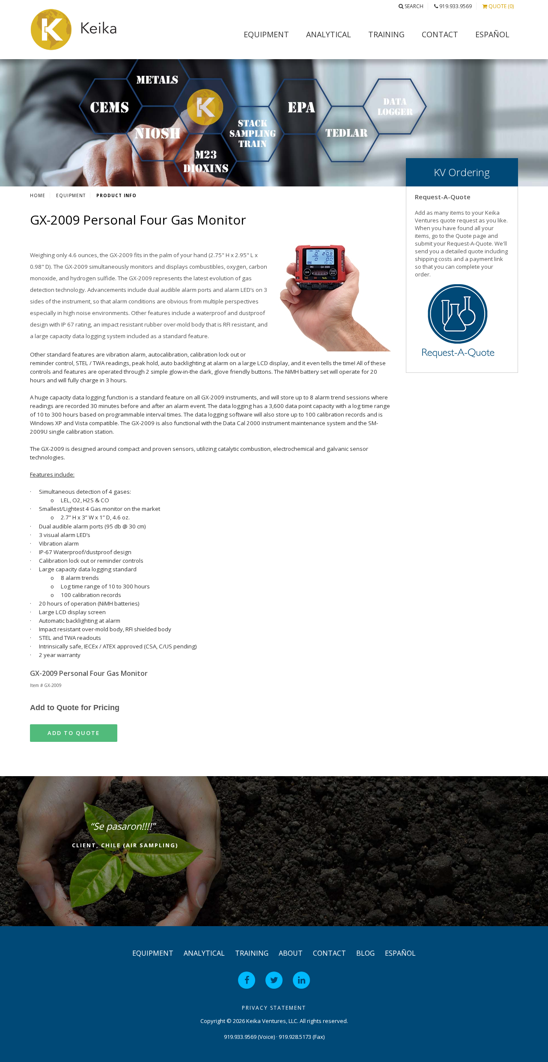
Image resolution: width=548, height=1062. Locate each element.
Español (492, 34)
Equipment (266, 34)
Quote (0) (500, 6)
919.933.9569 (455, 6)
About (291, 953)
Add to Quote (74, 733)
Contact (440, 34)
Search (413, 6)
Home (37, 195)
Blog (365, 953)
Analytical (328, 34)
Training (386, 34)
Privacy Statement (274, 1007)
